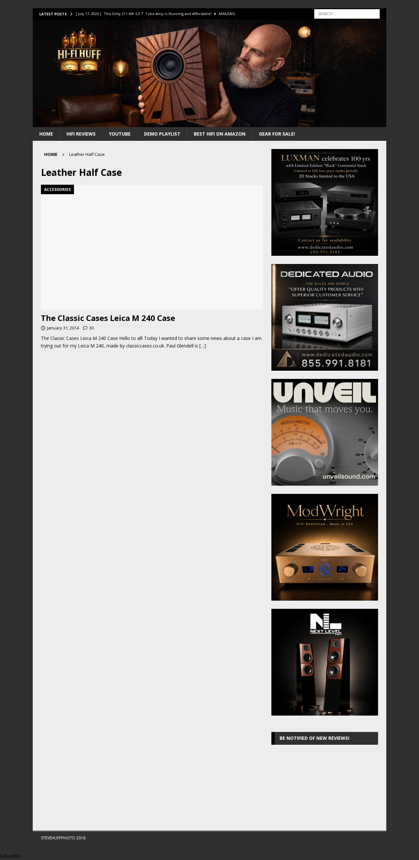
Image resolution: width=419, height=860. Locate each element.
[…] (202, 346)
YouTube (120, 134)
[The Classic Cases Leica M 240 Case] (152, 247)
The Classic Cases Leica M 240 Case (108, 317)
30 (91, 328)
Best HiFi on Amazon (220, 134)
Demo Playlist (162, 134)
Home (46, 134)
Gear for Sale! (277, 134)
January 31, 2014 (63, 328)
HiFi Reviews (81, 134)
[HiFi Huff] (209, 123)
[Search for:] (347, 13)
